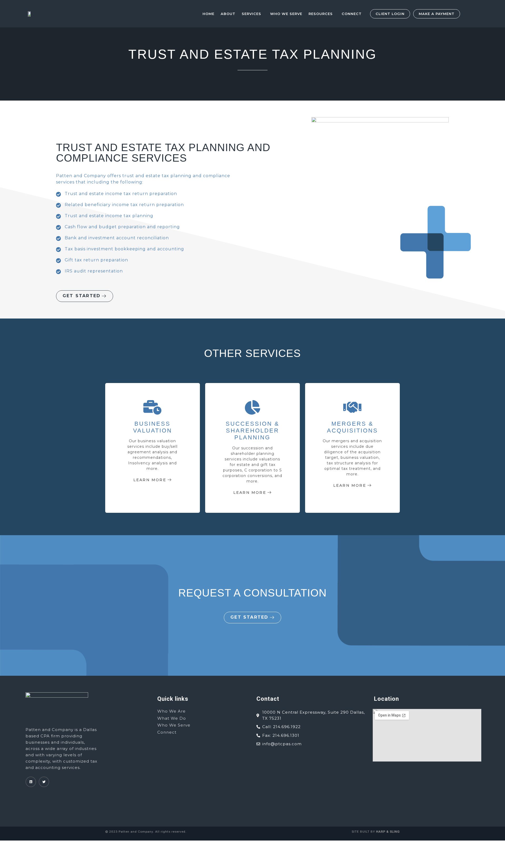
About (228, 14)
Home (208, 14)
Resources (321, 14)
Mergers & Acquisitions (352, 427)
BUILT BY (379, 831)
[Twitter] (44, 782)
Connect (352, 14)
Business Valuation (152, 427)
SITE (355, 831)
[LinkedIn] (31, 782)
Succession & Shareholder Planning (252, 430)
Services (251, 14)
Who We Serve (286, 14)
